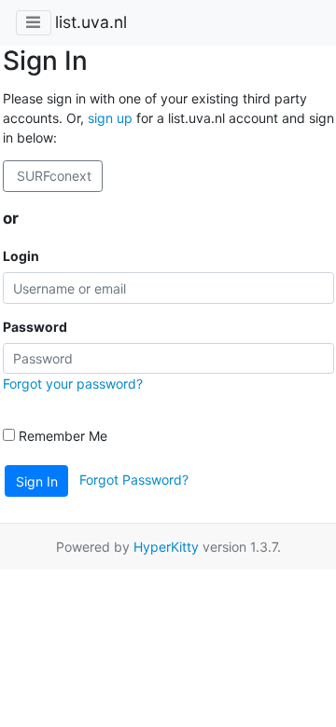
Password (35, 327)
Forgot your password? (73, 383)
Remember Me (61, 436)
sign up (110, 118)
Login (21, 256)
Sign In (37, 481)
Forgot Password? (134, 479)
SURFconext (52, 176)
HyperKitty (166, 547)
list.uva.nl (91, 22)
